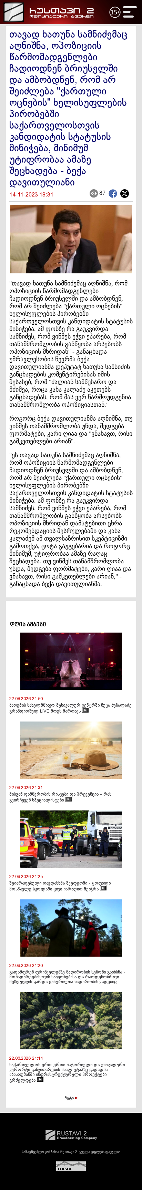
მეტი (69, 1098)
